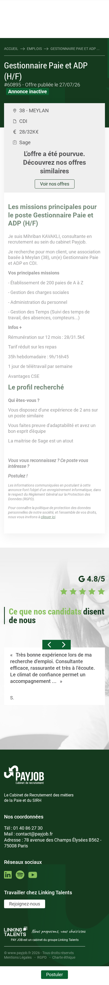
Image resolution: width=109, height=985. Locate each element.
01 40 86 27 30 (28, 828)
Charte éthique (63, 957)
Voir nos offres (54, 184)
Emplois (34, 49)
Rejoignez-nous (24, 903)
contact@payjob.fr (34, 834)
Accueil (11, 49)
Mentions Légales (18, 957)
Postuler (54, 974)
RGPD (42, 957)
